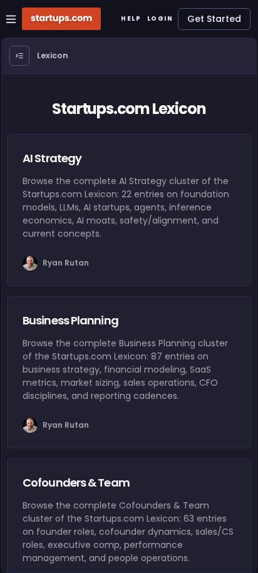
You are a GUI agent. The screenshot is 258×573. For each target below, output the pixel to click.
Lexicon (52, 55)
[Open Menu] (19, 56)
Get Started (214, 19)
